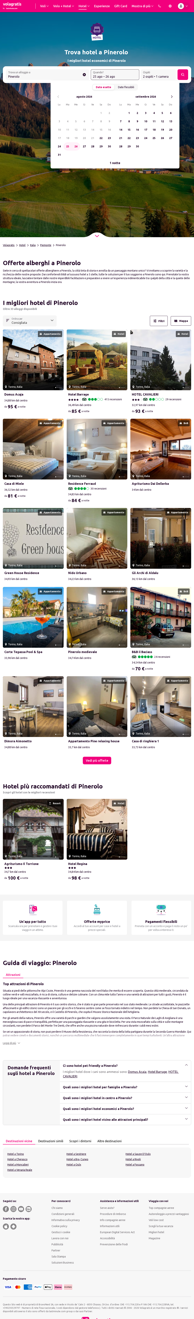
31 (59, 154)
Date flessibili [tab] (126, 87)
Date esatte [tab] (103, 87)
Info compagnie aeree (112, 1220)
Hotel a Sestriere (76, 1154)
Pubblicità (57, 1244)
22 (100, 138)
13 (84, 129)
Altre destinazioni (109, 1141)
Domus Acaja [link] (13, 394)
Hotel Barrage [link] (78, 394)
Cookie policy (59, 1226)
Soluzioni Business (63, 1262)
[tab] (13, 975)
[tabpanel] (97, 1013)
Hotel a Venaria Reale (19, 1169)
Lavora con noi (60, 1238)
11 (67, 129)
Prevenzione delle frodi (114, 1244)
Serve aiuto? (107, 1207)
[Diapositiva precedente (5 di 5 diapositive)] (7, 360)
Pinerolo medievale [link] (82, 652)
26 (75, 146)
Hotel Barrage (157, 1071)
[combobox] (47, 75)
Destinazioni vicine (19, 1141)
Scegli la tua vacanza (161, 1226)
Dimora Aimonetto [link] (18, 741)
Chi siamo (57, 1207)
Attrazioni (13, 974)
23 (109, 138)
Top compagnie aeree (161, 1207)
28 (92, 146)
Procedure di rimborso (113, 1214)
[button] (11, 1043)
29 (100, 146)
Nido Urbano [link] (77, 573)
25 (67, 146)
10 (59, 129)
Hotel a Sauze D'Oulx (138, 1154)
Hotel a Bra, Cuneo (77, 1159)
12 (75, 129)
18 (67, 138)
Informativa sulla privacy (66, 1220)
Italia (33, 245)
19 (75, 138)
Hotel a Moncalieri (18, 1164)
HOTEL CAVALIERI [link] (145, 394)
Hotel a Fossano (135, 1164)
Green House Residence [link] (21, 573)
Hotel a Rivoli (133, 1159)
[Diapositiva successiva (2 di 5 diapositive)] (59, 360)
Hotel (22, 245)
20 (84, 138)
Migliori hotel (156, 1232)
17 (59, 138)
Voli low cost (156, 1220)
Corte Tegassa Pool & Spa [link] (23, 652)
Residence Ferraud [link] (82, 483)
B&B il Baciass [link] (142, 652)
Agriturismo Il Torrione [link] (21, 864)
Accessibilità (107, 1238)
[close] (7, 304)
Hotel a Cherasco (17, 1159)
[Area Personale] (183, 6)
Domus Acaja (137, 1071)
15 (100, 129)
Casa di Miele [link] (14, 483)
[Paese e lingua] (170, 6)
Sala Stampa (59, 1256)
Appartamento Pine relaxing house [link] (94, 741)
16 (109, 129)
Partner (56, 1250)
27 (84, 146)
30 (109, 146)
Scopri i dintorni (80, 1141)
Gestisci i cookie (61, 1232)
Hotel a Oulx (73, 1164)
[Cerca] (183, 74)
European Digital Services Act (117, 1232)
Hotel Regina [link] (77, 864)
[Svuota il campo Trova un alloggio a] (84, 74)
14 (92, 129)
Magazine (154, 1238)
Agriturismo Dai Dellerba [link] (150, 483)
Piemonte (45, 245)
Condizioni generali (63, 1214)
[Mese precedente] (58, 97)
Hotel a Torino (15, 1154)
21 (92, 138)
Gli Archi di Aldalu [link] (145, 573)
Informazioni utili (110, 1226)
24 (59, 146)
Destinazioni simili (50, 1141)
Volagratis (9, 245)
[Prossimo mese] (172, 97)
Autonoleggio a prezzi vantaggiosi (169, 1214)
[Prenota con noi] (159, 6)
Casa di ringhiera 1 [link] (145, 741)
